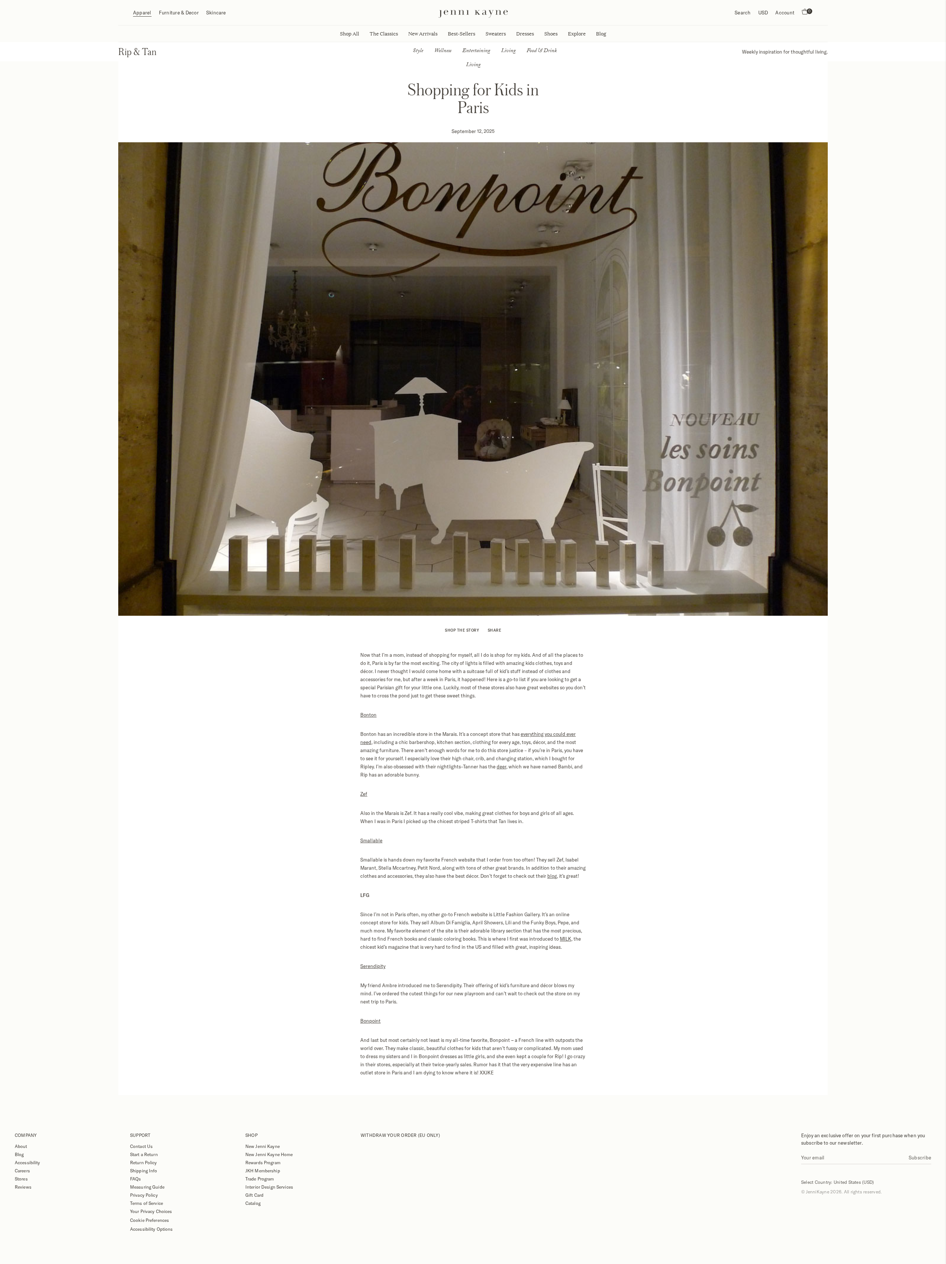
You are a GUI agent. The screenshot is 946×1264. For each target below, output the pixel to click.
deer (501, 766)
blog (552, 876)
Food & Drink (542, 51)
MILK (565, 939)
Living (508, 51)
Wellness (442, 51)
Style (418, 51)
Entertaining (476, 51)
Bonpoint (370, 1021)
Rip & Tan (137, 51)
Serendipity (372, 966)
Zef (363, 794)
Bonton (368, 715)
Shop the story (462, 630)
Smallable (371, 840)
